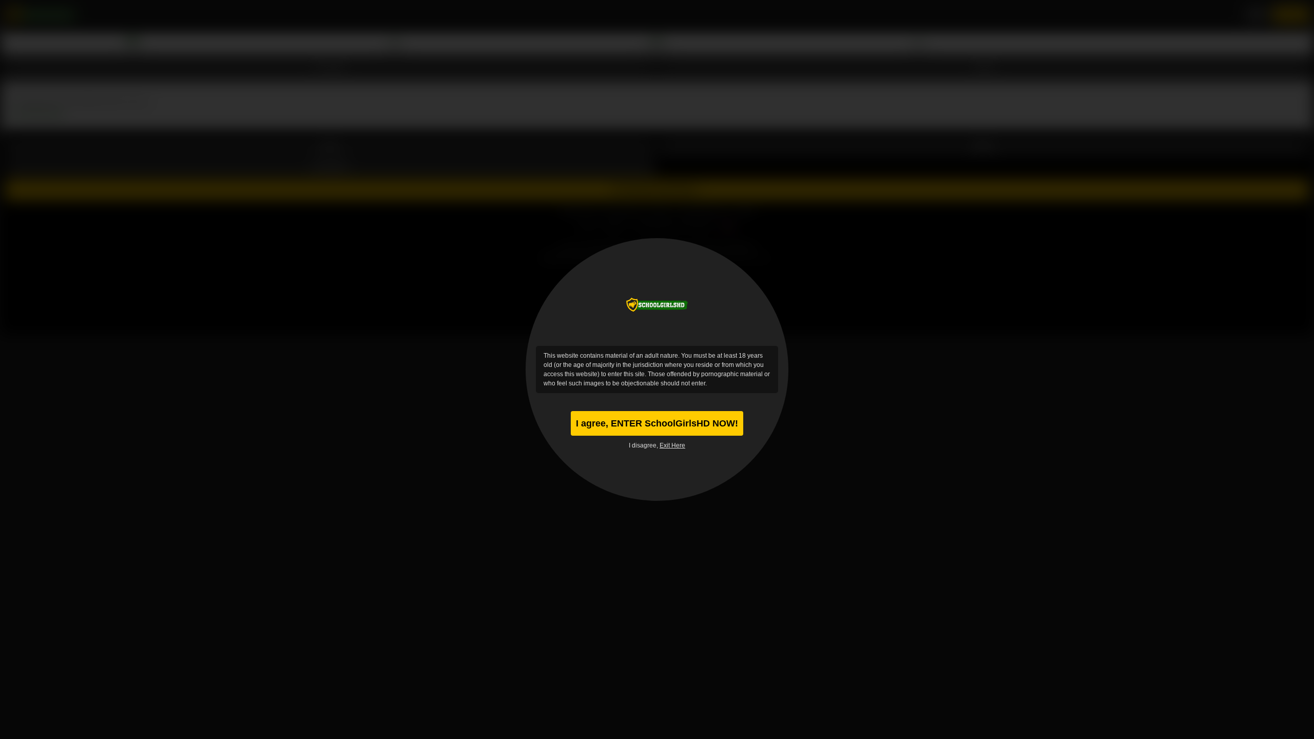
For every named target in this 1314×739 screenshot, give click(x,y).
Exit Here (672, 445)
